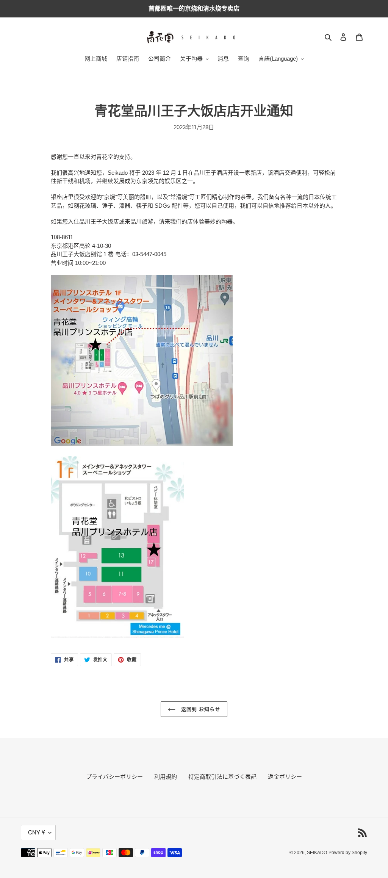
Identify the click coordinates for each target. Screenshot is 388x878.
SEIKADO (317, 852)
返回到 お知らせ (199, 709)
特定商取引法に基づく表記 (222, 776)
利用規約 (165, 776)
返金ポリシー (285, 776)
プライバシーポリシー (114, 776)
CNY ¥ (36, 832)
